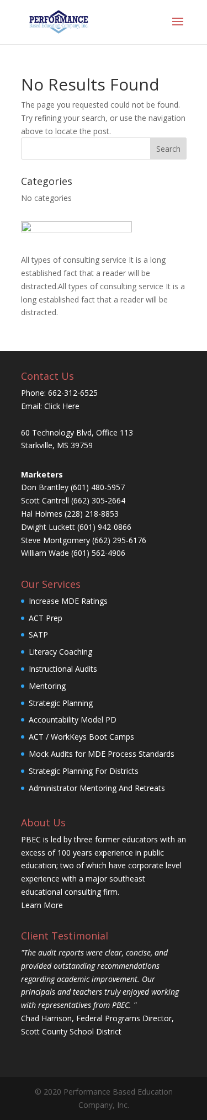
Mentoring (47, 686)
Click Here (61, 406)
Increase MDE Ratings (68, 601)
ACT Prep (45, 618)
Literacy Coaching (60, 651)
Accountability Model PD (72, 719)
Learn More (42, 905)
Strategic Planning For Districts (84, 771)
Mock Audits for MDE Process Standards (101, 754)
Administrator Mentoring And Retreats (97, 788)
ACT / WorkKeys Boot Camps (81, 736)
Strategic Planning (61, 703)
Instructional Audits (63, 668)
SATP (38, 634)
